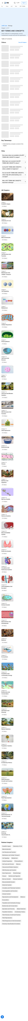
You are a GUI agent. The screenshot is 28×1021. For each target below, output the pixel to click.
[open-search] (15, 3)
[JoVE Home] (7, 3)
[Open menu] (2, 3)
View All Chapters (22, 42)
